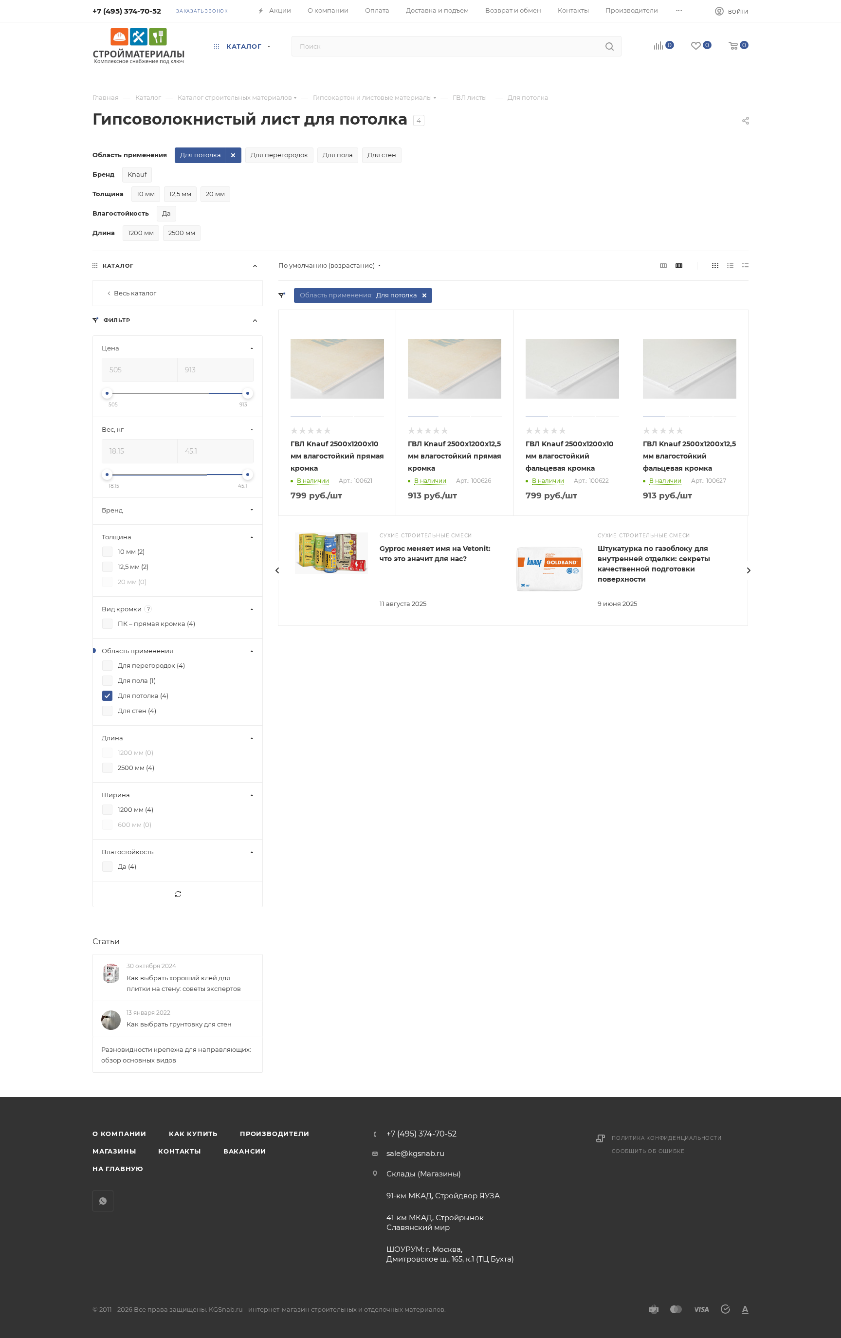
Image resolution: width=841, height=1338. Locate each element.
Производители (274, 1133)
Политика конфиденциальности (667, 1138)
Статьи (106, 941)
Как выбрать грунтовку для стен (179, 1024)
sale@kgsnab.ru (415, 1153)
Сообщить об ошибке (648, 1151)
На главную (117, 1169)
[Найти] (610, 46)
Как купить (193, 1133)
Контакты (179, 1151)
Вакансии (244, 1151)
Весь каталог (135, 293)
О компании (119, 1133)
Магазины (114, 1151)
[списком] (730, 265)
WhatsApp (102, 1201)
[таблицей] (745, 265)
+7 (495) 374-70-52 (126, 11)
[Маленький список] (663, 265)
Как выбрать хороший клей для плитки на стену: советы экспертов (184, 983)
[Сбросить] (177, 894)
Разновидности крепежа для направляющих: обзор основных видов (176, 1054)
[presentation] (277, 570)
